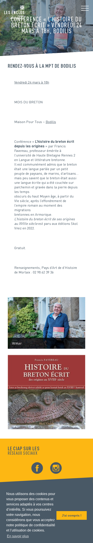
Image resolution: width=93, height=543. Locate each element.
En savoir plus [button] (18, 536)
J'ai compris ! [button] (72, 515)
